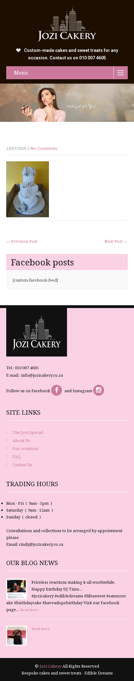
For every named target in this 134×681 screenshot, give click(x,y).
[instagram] (98, 390)
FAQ (16, 456)
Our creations (25, 448)
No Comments (43, 148)
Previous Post (21, 241)
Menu (21, 72)
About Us (21, 440)
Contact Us (22, 464)
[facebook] (56, 390)
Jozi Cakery (51, 666)
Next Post (116, 241)
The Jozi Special (27, 432)
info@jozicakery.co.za (42, 375)
